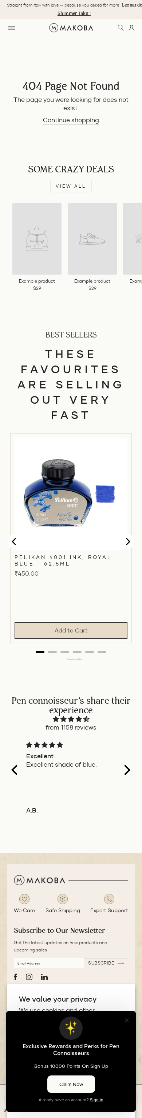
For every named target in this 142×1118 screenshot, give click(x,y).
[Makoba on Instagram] (29, 977)
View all (71, 186)
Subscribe (101, 963)
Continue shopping (71, 120)
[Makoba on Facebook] (15, 977)
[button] (16, 769)
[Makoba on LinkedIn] (44, 977)
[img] (71, 719)
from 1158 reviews (71, 727)
